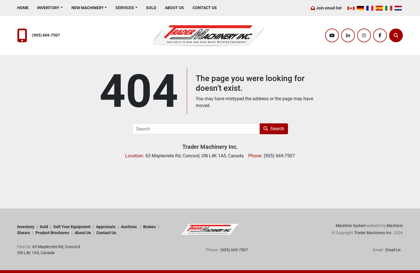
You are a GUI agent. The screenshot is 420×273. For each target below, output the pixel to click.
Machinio (395, 225)
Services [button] (124, 7)
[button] (50, 8)
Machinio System (351, 225)
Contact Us (205, 7)
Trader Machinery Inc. (210, 146)
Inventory (48, 7)
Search (277, 128)
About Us (174, 7)
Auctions (129, 226)
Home (23, 7)
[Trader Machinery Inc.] (210, 229)
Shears (23, 232)
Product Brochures (52, 232)
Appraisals (105, 226)
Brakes (149, 226)
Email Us (393, 250)
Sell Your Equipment (72, 226)
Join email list (329, 8)
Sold (151, 7)
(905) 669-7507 (46, 35)
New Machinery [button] (87, 7)
